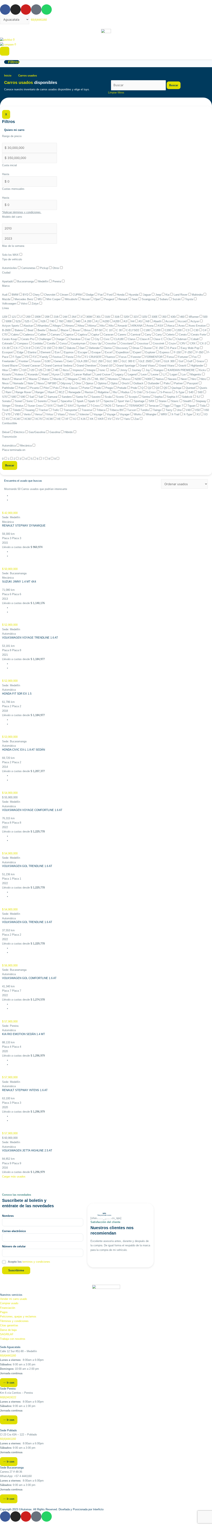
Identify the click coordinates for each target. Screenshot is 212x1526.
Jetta (113, 370)
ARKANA (137, 325)
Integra (91, 370)
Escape (83, 352)
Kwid (45, 374)
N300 (148, 379)
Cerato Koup (10, 339)
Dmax (136, 348)
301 (98, 316)
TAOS (108, 405)
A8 (148, 321)
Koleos (19, 374)
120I (5, 316)
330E (155, 316)
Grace (201, 361)
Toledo (17, 410)
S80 (14, 396)
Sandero (67, 396)
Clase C (158, 339)
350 (164, 316)
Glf (158, 361)
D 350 (59, 348)
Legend (132, 374)
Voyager (125, 414)
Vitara (61, 414)
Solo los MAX (10, 254)
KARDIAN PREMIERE (182, 370)
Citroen (64, 294)
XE (59, 418)
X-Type (188, 414)
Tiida (203, 405)
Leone (155, 374)
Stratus (19, 405)
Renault (123, 299)
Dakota (71, 348)
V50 (198, 410)
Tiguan (191, 405)
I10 (24, 370)
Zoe (137, 418)
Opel (97, 299)
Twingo (157, 410)
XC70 (39, 418)
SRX (152, 401)
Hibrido (68, 432)
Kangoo (159, 370)
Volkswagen (9, 303)
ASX (161, 325)
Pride (134, 387)
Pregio (109, 387)
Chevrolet (50, 294)
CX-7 (17, 348)
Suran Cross (36, 405)
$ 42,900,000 (10, 513)
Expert (137, 352)
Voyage (98, 414)
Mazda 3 (59, 379)
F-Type (17, 356)
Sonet (19, 401)
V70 (8, 414)
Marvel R (19, 379)
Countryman (78, 343)
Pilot (46, 387)
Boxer (77, 330)
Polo (56, 387)
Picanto (35, 387)
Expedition (123, 352)
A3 (126, 321)
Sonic (30, 401)
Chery (37, 294)
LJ (164, 374)
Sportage (139, 401)
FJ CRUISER (93, 356)
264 (74, 316)
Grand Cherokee (87, 365)
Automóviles (10, 268)
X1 (198, 414)
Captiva (83, 334)
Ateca (171, 325)
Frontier (24, 361)
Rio (115, 392)
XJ (75, 418)
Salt (41, 396)
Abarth (157, 321)
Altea (81, 325)
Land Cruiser (103, 374)
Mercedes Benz (24, 299)
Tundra (144, 410)
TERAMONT (137, 405)
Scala (108, 396)
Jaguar (147, 294)
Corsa (63, 343)
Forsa (171, 356)
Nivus (6, 383)
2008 (38, 316)
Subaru (164, 299)
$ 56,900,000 (10, 965)
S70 (5, 396)
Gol (181, 361)
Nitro (203, 379)
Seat (135, 299)
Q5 (166, 387)
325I (145, 316)
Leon (144, 374)
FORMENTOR (154, 356)
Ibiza (66, 370)
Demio (108, 348)
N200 (138, 379)
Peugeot (109, 299)
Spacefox (67, 401)
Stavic (175, 401)
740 (52, 321)
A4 (133, 321)
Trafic (56, 410)
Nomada (18, 383)
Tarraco (120, 405)
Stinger (6, 405)
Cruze (173, 343)
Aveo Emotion (198, 325)
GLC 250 (97, 361)
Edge (20, 352)
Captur (95, 334)
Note (31, 383)
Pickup (44, 268)
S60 (200, 392)
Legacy (119, 374)
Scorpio (134, 396)
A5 (141, 321)
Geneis (59, 361)
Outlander (154, 383)
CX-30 (6, 348)
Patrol (22, 387)
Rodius (125, 392)
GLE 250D (146, 361)
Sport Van (124, 401)
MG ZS (87, 379)
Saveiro (96, 396)
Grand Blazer (10, 365)
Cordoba (38, 343)
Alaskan (28, 325)
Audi (5, 294)
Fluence (110, 356)
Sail (32, 396)
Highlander (197, 365)
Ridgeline (104, 392)
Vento (27, 414)
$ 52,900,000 (10, 624)
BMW (15, 294)
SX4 (70, 405)
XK (92, 418)
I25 (41, 370)
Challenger (45, 339)
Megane (73, 379)
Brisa (87, 330)
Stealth (187, 401)
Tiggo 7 (179, 405)
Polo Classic (71, 387)
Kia (167, 294)
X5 (8, 418)
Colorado (7, 343)
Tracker (44, 410)
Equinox (69, 352)
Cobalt (195, 339)
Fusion (37, 361)
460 (182, 316)
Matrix (46, 379)
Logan (174, 374)
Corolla (51, 343)
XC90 (50, 418)
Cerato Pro (28, 339)
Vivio (72, 414)
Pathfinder (8, 387)
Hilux (5, 370)
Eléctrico (19, 432)
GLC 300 (112, 361)
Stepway (201, 401)
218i (56, 316)
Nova (41, 383)
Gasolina (55, 432)
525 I (28, 321)
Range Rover (24, 392)
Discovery (122, 348)
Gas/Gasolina (37, 432)
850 (69, 321)
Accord (182, 321)
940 (78, 321)
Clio (170, 339)
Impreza (78, 370)
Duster (148, 348)
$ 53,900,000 (10, 736)
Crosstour (143, 343)
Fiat (101, 294)
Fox (195, 356)
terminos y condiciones (36, 1261)
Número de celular (14, 1246)
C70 (5, 334)
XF (67, 418)
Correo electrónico (14, 1231)
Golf (190, 361)
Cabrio (15, 334)
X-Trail (175, 414)
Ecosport (8, 352)
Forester (136, 356)
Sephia (158, 396)
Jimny (124, 370)
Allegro (57, 325)
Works (138, 414)
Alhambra (43, 325)
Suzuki (177, 299)
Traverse (87, 410)
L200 (67, 374)
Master (33, 379)
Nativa (160, 379)
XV (110, 418)
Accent (170, 321)
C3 (188, 330)
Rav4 (51, 392)
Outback (138, 383)
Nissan (86, 299)
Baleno (19, 330)
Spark (80, 401)
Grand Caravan (31, 365)
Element (46, 352)
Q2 (150, 387)
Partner (179, 383)
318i (117, 316)
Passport (193, 383)
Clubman (182, 339)
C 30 (119, 330)
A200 (106, 321)
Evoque (96, 352)
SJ (199, 396)
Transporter (71, 410)
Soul (54, 401)
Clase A (145, 339)
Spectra (109, 401)
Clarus (132, 339)
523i (19, 321)
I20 (32, 370)
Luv (184, 374)
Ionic (103, 370)
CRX (193, 343)
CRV (183, 343)
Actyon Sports (11, 325)
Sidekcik (187, 396)
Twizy (169, 410)
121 (14, 316)
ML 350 (100, 379)
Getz (70, 361)
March (6, 379)
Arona (150, 325)
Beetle (41, 330)
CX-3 (203, 343)
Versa (39, 414)
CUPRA (78, 294)
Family (44, 356)
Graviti (182, 365)
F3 (35, 356)
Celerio (170, 334)
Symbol (82, 405)
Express (165, 352)
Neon (184, 379)
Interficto (98, 1509)
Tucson (132, 410)
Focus (123, 356)
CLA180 (119, 339)
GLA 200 (82, 361)
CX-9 (27, 348)
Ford (110, 294)
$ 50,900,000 (10, 569)
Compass (23, 343)
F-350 (200, 352)
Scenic (120, 396)
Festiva (57, 356)
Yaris (127, 418)
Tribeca (101, 410)
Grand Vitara (147, 365)
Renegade (75, 392)
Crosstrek (159, 343)
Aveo (182, 325)
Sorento (42, 401)
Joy (148, 370)
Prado (98, 387)
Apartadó (8, 281)
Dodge (90, 294)
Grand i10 (106, 365)
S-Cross (151, 392)
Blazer (65, 330)
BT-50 (99, 330)
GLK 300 (169, 361)
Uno (179, 410)
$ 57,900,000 (10, 1021)
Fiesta (70, 356)
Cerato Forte (199, 334)
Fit (80, 356)
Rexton (89, 392)
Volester (84, 414)
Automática (9, 445)
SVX (50, 405)
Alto (103, 325)
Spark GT (94, 401)
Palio (167, 383)
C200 (157, 330)
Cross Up (96, 343)
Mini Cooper (53, 299)
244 (65, 316)
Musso (126, 379)
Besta (53, 330)
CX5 (38, 348)
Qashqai (176, 387)
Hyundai (134, 294)
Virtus (50, 414)
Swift (60, 405)
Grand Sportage (126, 365)
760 (61, 321)
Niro (194, 379)
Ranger (40, 392)
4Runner (194, 316)
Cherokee (75, 339)
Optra (114, 383)
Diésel (6, 432)
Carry (148, 334)
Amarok (123, 325)
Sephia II (172, 396)
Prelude (122, 387)
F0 (27, 356)
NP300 (52, 383)
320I (127, 316)
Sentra (146, 396)
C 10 (109, 330)
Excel (109, 352)
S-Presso (166, 392)
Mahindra (198, 294)
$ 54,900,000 (10, 792)
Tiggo (167, 405)
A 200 (88, 321)
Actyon (195, 321)
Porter (86, 387)
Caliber (42, 334)
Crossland (126, 343)
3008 (89, 316)
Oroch (126, 383)
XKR (101, 418)
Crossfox (111, 343)
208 (47, 316)
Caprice (69, 334)
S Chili (138, 392)
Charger (60, 339)
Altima (92, 325)
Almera (70, 325)
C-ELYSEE (133, 330)
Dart (83, 348)
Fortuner (183, 356)
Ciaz (88, 339)
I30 (49, 370)
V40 (189, 410)
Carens (122, 334)
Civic (107, 339)
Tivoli (5, 410)
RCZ (62, 392)
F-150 (178, 352)
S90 (23, 396)
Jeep (158, 294)
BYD (26, 294)
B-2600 (6, 330)
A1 (97, 321)
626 (43, 321)
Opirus (90, 383)
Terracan (154, 405)
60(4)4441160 (8, 1355)
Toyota (189, 299)
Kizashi (7, 374)
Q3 (158, 387)
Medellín (43, 281)
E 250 (160, 348)
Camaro (56, 334)
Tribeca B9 (117, 410)
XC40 (17, 418)
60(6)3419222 (8, 1397)
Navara (172, 379)
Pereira (57, 281)
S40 (191, 392)
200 (28, 316)
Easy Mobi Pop (190, 348)
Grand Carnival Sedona (59, 365)
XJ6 (83, 418)
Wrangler (151, 414)
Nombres (8, 1215)
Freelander (9, 361)
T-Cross (95, 405)
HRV (15, 370)
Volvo (24, 303)
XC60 (28, 418)
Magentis (196, 374)
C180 (147, 330)
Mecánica (26, 445)
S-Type (180, 392)
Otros (56, 268)
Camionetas (28, 268)
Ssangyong (149, 299)
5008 (9, 321)
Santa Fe (82, 396)
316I (108, 316)
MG (40, 299)
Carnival (136, 334)
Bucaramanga (26, 281)
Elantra (32, 352)
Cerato (183, 334)
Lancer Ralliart (83, 374)
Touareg (30, 410)
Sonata (6, 401)
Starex (163, 401)
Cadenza (29, 334)
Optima (102, 383)
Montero (113, 379)
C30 (196, 330)
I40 (57, 370)
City (97, 339)
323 (136, 316)
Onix (79, 383)
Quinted (191, 387)
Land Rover (181, 294)
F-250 (189, 352)
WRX (164, 414)
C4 (205, 330)
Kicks (203, 370)
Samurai (52, 396)
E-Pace (172, 348)
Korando (33, 374)
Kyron (56, 374)
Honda (121, 294)
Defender (95, 348)
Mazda (6, 299)
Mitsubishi (71, 299)
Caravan (109, 334)
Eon (57, 352)
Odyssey (66, 383)
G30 (48, 361)
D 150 (48, 348)
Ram (9, 392)
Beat (31, 330)
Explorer (150, 352)
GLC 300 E (129, 361)
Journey (137, 370)
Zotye (35, 303)
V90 (17, 414)
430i (174, 316)
